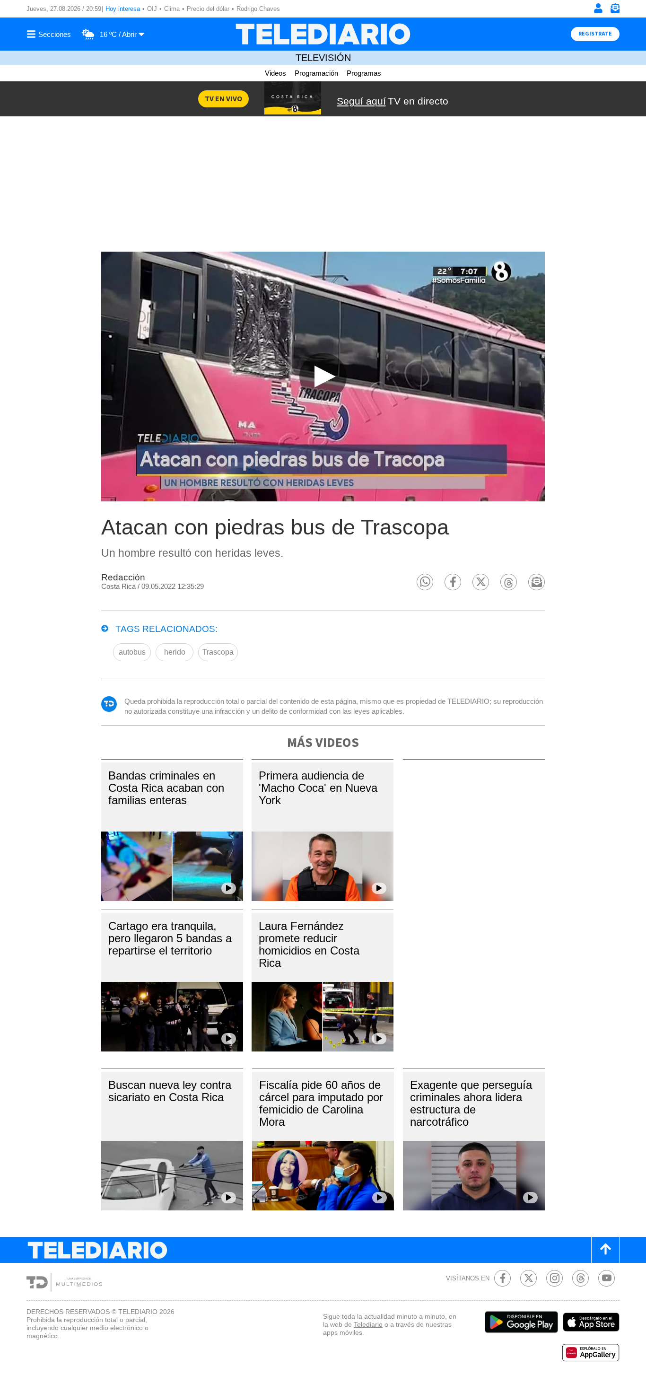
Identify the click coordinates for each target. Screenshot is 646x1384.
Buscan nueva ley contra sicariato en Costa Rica (169, 1091)
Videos (275, 73)
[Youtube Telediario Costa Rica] (606, 1278)
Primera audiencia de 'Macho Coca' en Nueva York (318, 787)
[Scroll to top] (605, 1250)
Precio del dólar (208, 8)
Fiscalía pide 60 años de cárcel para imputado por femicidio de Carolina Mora (321, 1103)
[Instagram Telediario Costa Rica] (554, 1278)
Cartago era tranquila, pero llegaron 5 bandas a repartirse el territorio (170, 938)
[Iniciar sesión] (598, 8)
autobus (132, 652)
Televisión (323, 58)
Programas (364, 73)
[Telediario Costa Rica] (323, 34)
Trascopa (218, 652)
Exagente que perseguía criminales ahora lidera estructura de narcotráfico (471, 1103)
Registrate (595, 34)
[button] (425, 582)
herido (174, 652)
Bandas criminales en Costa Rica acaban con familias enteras (166, 787)
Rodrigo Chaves (258, 8)
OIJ (152, 8)
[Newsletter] (615, 10)
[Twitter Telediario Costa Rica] (528, 1278)
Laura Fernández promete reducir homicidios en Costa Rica (309, 944)
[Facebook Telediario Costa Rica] (502, 1278)
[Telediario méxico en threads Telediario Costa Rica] (580, 1278)
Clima (172, 8)
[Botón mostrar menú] (50, 34)
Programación (316, 73)
